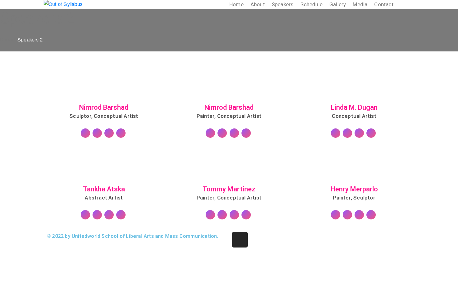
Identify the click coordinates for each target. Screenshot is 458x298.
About (257, 4)
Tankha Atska (104, 189)
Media (360, 4)
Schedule (311, 4)
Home (236, 4)
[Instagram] (240, 240)
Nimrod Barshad (103, 107)
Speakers (283, 4)
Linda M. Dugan (354, 107)
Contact (383, 4)
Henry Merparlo (354, 189)
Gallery (337, 4)
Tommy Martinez (229, 189)
